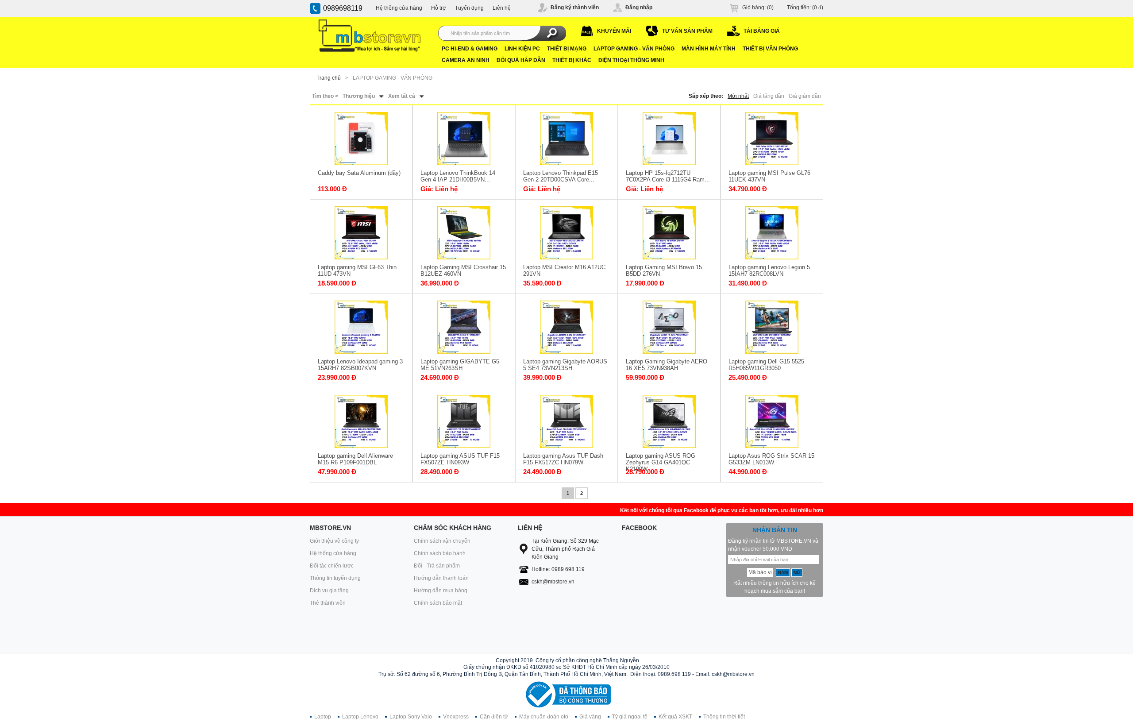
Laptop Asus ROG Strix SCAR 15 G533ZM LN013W (771, 459)
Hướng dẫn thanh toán (441, 578)
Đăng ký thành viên (575, 7)
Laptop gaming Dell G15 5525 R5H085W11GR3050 (766, 364)
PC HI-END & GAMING (469, 49)
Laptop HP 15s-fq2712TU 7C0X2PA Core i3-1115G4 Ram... (668, 176)
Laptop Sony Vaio (410, 717)
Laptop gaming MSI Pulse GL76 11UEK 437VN (769, 176)
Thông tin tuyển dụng (335, 578)
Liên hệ (502, 8)
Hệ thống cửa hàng (399, 8)
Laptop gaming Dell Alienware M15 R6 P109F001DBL (355, 459)
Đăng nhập (638, 7)
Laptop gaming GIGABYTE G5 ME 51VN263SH (459, 364)
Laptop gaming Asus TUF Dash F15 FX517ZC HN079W (563, 459)
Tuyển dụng (469, 8)
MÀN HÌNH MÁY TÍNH (709, 49)
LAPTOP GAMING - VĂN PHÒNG (633, 49)
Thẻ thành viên (328, 603)
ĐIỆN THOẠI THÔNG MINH (631, 60)
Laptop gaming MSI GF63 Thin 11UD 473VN (357, 270)
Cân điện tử (494, 717)
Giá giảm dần (805, 96)
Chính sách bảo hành (440, 553)
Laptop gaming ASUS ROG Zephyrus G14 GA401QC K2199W (660, 459)
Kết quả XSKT (675, 717)
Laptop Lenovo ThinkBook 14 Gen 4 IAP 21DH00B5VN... (457, 176)
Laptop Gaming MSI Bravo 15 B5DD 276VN (664, 270)
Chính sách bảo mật (438, 603)
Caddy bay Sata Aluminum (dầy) (359, 173)
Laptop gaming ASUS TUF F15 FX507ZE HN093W (460, 459)
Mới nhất (738, 96)
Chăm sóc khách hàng (452, 527)
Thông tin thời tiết (724, 717)
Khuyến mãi (614, 31)
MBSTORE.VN (330, 527)
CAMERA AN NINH (465, 60)
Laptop (322, 717)
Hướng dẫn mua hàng (440, 590)
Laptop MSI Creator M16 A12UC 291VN (564, 270)
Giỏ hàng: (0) (758, 7)
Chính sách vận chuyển (442, 541)
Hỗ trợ (438, 8)
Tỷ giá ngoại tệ (629, 717)
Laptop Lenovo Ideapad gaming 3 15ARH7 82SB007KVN (360, 364)
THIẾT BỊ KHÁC (571, 60)
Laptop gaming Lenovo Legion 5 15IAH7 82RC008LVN (769, 270)
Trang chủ (328, 78)
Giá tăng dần (768, 96)
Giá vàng (590, 717)
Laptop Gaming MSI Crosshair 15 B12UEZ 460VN (463, 270)
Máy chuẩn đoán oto (543, 717)
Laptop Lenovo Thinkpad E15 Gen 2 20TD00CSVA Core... (560, 176)
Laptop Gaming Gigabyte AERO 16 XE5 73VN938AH (666, 364)
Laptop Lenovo (360, 717)
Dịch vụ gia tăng (329, 590)
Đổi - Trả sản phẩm (437, 566)
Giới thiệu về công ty (334, 541)
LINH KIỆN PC (522, 49)
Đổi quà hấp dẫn (521, 60)
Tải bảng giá (762, 31)
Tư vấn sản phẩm (687, 31)
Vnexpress (456, 717)
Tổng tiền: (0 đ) (805, 7)
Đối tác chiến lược (332, 566)
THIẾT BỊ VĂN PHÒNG (770, 49)
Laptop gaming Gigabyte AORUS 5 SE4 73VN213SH (565, 364)
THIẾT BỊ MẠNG (566, 49)
